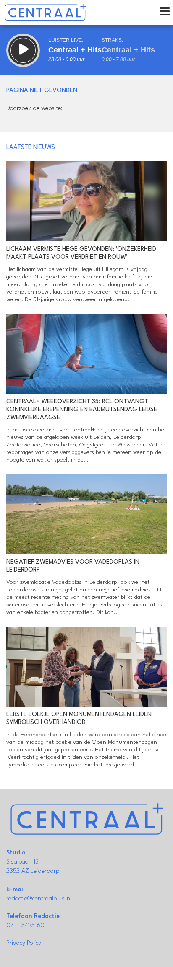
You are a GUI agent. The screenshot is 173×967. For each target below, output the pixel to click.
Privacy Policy (23, 943)
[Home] (45, 12)
